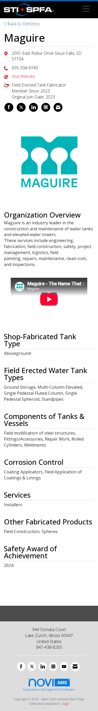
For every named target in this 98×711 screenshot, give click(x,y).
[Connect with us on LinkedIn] (42, 666)
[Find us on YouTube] (64, 666)
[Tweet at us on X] (32, 666)
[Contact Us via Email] (75, 666)
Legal (65, 703)
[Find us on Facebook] (21, 666)
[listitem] (9, 107)
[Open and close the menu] (73, 9)
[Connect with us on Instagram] (53, 666)
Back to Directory (23, 24)
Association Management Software (49, 689)
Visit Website (23, 76)
